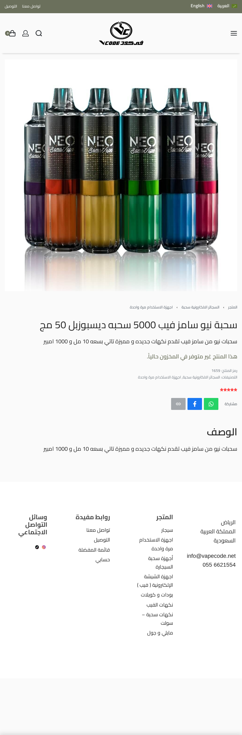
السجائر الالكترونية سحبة (200, 307)
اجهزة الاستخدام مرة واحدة (151, 307)
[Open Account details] (25, 33)
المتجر (232, 307)
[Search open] (38, 33)
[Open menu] (233, 33)
